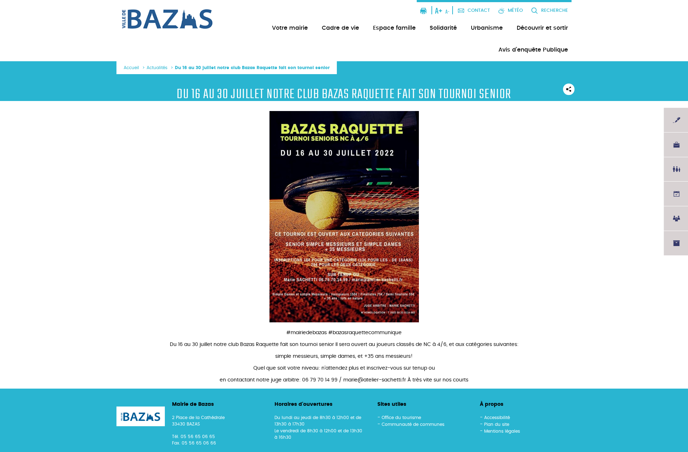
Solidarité (443, 28)
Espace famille (394, 28)
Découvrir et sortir (542, 28)
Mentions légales (502, 431)
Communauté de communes (413, 424)
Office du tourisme (401, 417)
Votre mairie (290, 28)
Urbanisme (487, 28)
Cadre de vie (340, 28)
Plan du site (496, 424)
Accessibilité (497, 417)
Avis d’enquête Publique (533, 50)
